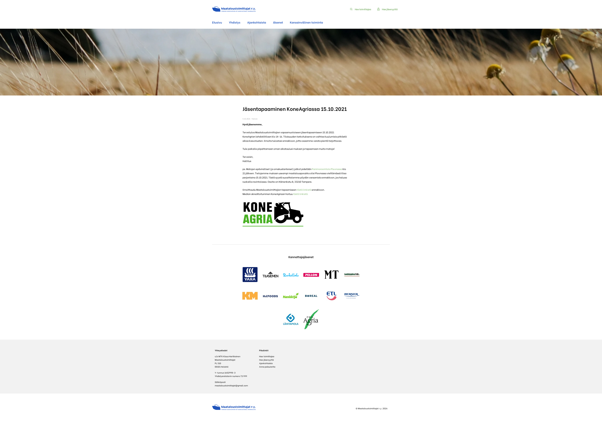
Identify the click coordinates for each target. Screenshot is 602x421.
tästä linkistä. (300, 194)
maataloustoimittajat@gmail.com (231, 385)
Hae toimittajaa (363, 9)
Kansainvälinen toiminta (306, 22)
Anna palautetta (267, 366)
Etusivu (217, 22)
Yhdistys (234, 22)
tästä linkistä (304, 189)
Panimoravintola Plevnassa (327, 169)
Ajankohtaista (256, 22)
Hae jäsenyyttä (389, 9)
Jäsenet (278, 22)
